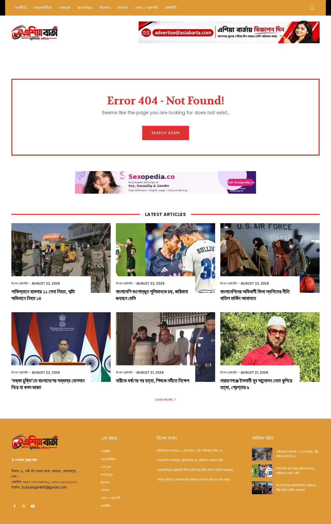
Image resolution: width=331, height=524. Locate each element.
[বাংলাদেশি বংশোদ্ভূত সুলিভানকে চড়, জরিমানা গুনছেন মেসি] (165, 258)
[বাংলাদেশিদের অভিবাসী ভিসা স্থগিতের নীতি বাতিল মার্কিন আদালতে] (270, 258)
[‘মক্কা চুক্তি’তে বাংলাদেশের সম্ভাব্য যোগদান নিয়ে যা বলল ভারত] (61, 347)
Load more (163, 399)
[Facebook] (14, 506)
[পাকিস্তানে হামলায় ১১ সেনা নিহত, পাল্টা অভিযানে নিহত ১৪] (61, 258)
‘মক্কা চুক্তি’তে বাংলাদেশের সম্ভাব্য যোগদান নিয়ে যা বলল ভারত (193, 479)
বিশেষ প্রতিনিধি (19, 283)
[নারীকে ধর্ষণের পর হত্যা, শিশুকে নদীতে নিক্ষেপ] (165, 347)
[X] (23, 506)
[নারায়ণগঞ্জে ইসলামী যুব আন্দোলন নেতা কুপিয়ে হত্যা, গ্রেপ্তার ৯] (270, 347)
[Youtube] (32, 506)
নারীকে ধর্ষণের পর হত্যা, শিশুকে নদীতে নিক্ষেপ (152, 380)
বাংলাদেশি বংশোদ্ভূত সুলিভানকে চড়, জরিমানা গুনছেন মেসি (190, 460)
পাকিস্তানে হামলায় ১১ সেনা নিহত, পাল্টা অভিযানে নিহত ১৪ (190, 450)
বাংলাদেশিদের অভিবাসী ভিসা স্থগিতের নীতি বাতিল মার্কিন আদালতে (255, 295)
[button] (312, 8)
